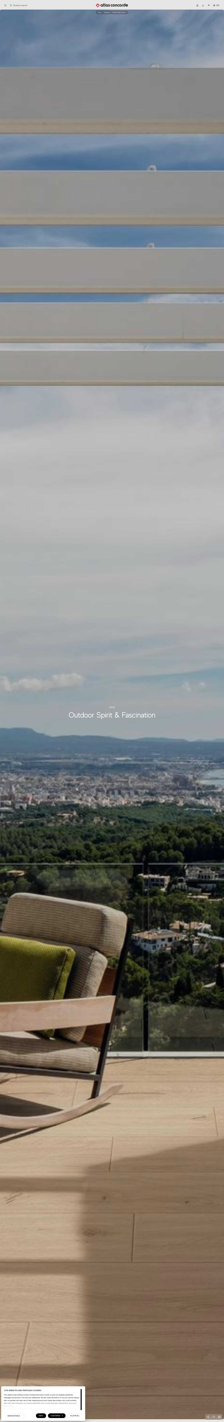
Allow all (74, 1416)
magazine (107, 12)
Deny (41, 1416)
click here (61, 1409)
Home (99, 12)
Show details (14, 1416)
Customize (55, 1416)
